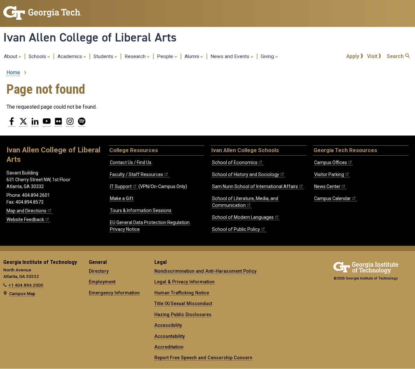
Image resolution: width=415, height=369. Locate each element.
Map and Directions (26, 210)
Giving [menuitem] (268, 56)
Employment (102, 281)
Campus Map (22, 293)
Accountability (169, 336)
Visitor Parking (329, 174)
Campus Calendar (332, 198)
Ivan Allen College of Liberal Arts (90, 37)
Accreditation (169, 347)
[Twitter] (23, 124)
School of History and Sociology (245, 174)
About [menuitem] (11, 56)
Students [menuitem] (103, 56)
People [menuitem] (165, 56)
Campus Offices (330, 162)
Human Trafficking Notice (181, 292)
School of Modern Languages (243, 217)
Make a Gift (121, 198)
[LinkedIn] (35, 124)
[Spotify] (82, 124)
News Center (327, 186)
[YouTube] (47, 124)
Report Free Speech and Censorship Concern (203, 357)
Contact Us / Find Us (130, 162)
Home (13, 72)
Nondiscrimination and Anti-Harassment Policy (205, 271)
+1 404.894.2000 (25, 285)
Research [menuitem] (135, 56)
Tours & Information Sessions (141, 210)
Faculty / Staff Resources (136, 174)
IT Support (121, 186)
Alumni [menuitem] (192, 56)
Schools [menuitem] (38, 56)
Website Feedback (25, 219)
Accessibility (168, 325)
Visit (373, 56)
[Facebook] (12, 124)
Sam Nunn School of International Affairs (255, 186)
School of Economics (234, 162)
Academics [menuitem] (70, 56)
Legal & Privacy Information (184, 281)
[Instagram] (70, 124)
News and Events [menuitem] (230, 56)
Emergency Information (114, 292)
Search (396, 56)
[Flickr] (58, 124)
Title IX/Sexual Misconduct (183, 303)
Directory (99, 271)
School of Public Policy (236, 229)
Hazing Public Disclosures (182, 314)
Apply (353, 56)
